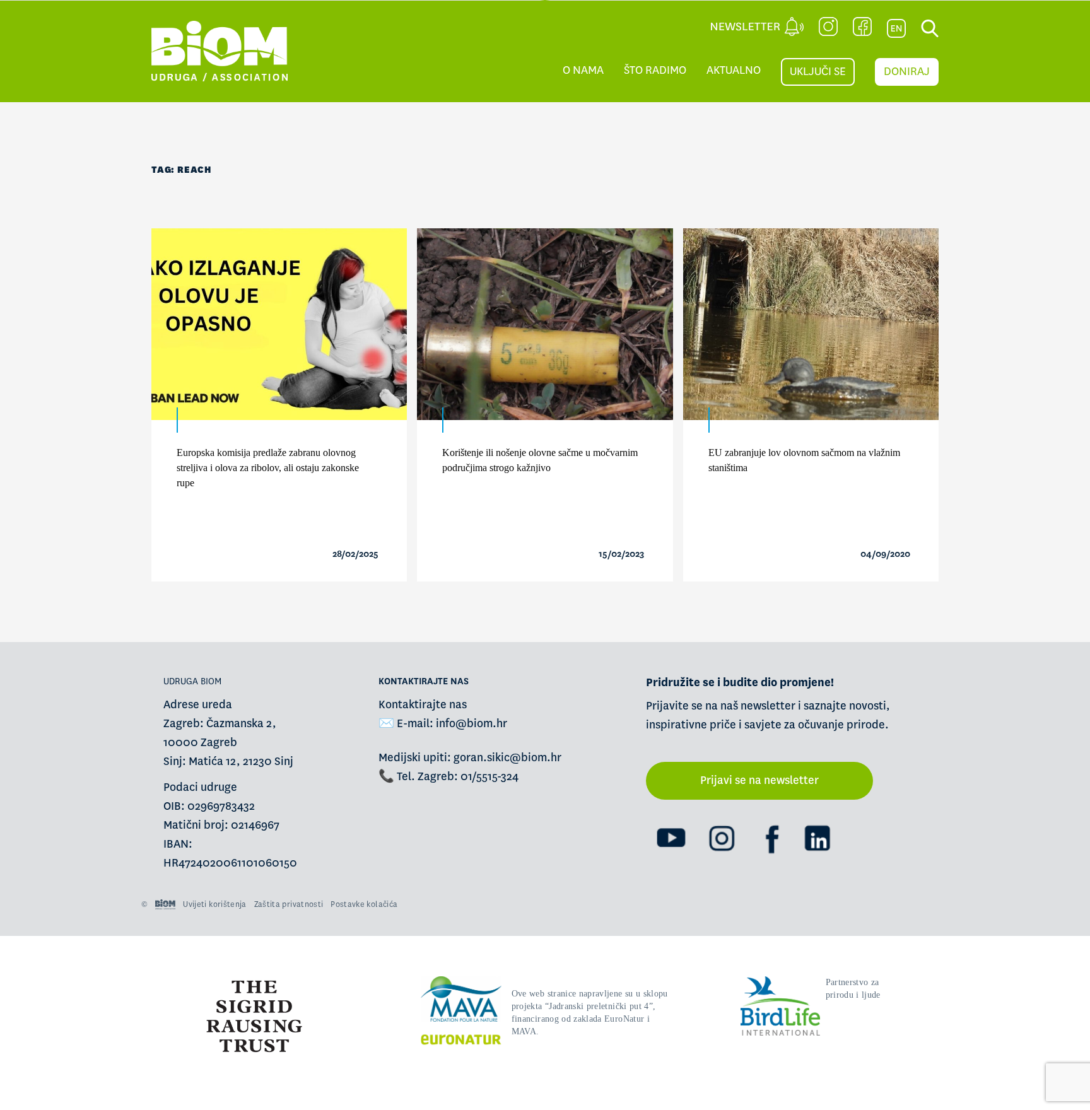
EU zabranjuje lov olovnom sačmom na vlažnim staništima (804, 460)
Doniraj (907, 71)
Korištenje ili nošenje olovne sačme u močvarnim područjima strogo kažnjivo (540, 460)
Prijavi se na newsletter (759, 780)
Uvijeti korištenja (214, 904)
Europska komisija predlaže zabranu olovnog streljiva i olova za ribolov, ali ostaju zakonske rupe (268, 467)
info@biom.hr (471, 723)
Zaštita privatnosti (289, 904)
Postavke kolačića (364, 904)
